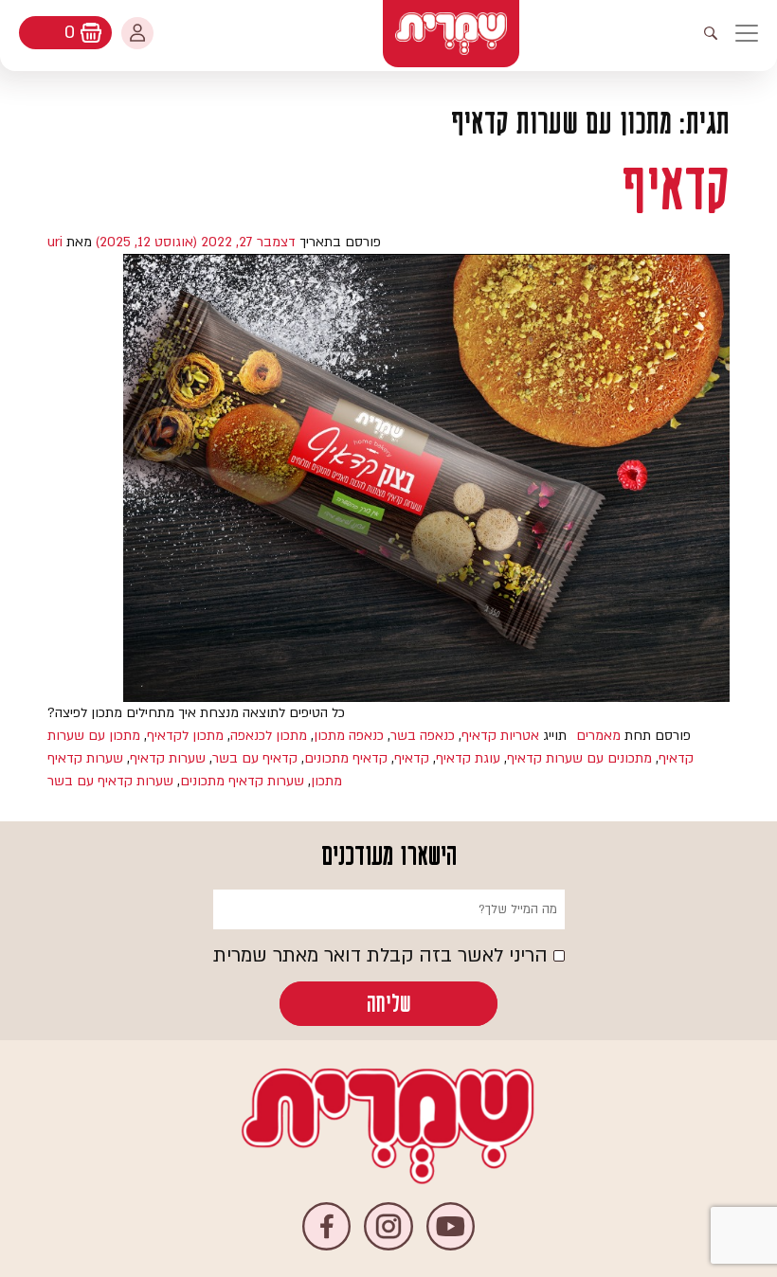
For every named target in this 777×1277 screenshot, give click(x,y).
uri (55, 242)
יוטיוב (450, 1226)
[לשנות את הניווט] (755, 33)
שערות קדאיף (168, 758)
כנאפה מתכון (349, 736)
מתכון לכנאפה (268, 736)
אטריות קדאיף (500, 736)
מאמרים (598, 736)
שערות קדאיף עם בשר (110, 781)
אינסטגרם (388, 1226)
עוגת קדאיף (468, 758)
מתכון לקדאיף (185, 736)
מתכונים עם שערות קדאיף (579, 758)
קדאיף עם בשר (255, 758)
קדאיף (676, 188)
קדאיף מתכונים (346, 758)
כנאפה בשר (422, 736)
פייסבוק (326, 1226)
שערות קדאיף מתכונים (242, 781)
